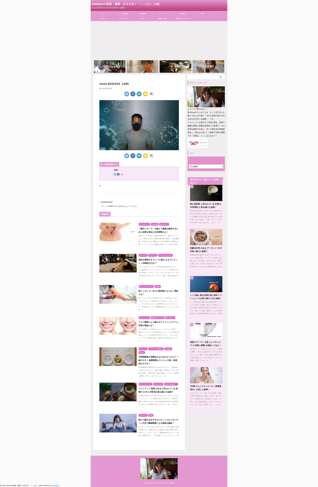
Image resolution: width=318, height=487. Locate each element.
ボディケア (123, 19)
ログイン (123, 206)
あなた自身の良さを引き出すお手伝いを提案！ (159, 483)
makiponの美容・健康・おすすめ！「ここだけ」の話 (125, 3)
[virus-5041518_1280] (139, 93)
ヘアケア (103, 19)
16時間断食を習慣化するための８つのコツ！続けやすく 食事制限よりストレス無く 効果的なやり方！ (159, 360)
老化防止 (182, 14)
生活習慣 (143, 14)
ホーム (103, 14)
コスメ (142, 19)
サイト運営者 (123, 14)
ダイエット (163, 14)
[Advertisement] (159, 39)
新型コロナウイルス (182, 19)
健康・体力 (163, 19)
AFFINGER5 (55, 485)
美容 (202, 14)
